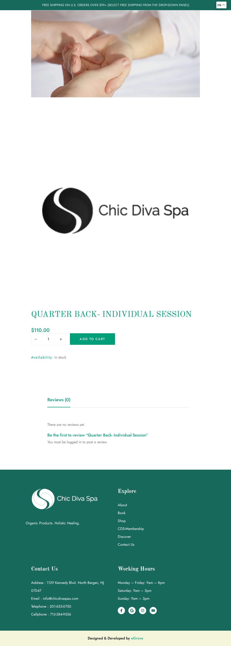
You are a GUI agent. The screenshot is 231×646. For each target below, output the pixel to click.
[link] (121, 610)
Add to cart (92, 339)
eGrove (137, 638)
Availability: (42, 357)
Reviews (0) (58, 399)
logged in (74, 442)
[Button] (34, 339)
